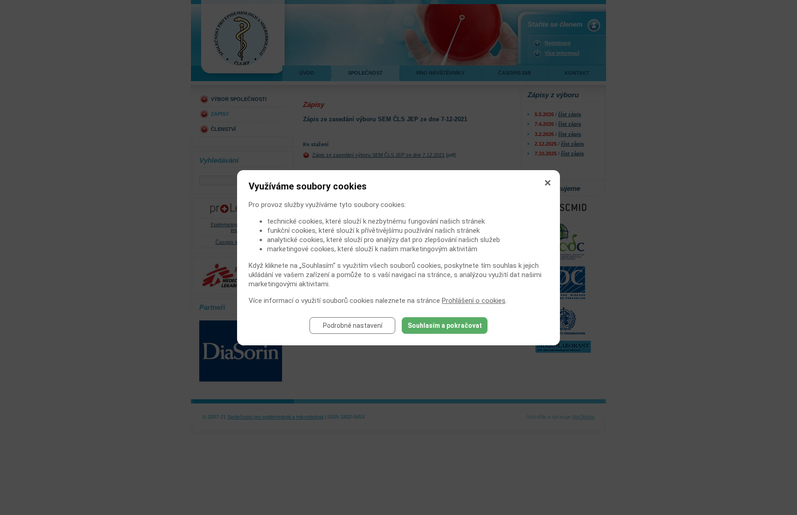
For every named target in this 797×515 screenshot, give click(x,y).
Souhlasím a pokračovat (445, 325)
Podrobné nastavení (352, 325)
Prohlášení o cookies (474, 300)
